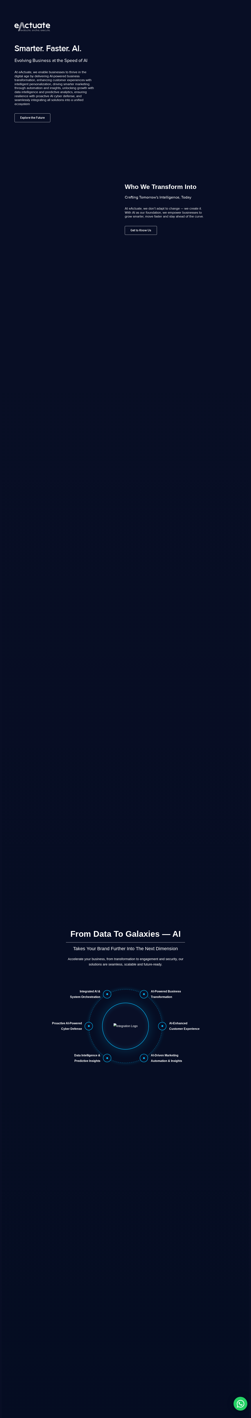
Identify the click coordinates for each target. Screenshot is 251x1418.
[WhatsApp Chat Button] (240, 1404)
